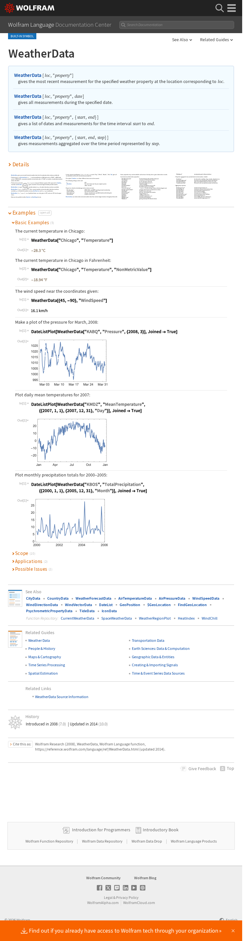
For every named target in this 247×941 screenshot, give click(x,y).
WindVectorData (78, 604)
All (112, 174)
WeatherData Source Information (61, 696)
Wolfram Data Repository (102, 841)
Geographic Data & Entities (153, 656)
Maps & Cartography (44, 656)
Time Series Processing (46, 664)
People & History (41, 648)
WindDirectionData (42, 604)
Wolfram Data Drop (147, 841)
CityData (59, 183)
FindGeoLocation (192, 604)
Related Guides (214, 39)
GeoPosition (36, 191)
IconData (109, 610)
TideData (87, 610)
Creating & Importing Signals (155, 664)
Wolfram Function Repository (49, 841)
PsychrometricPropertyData (49, 610)
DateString (34, 197)
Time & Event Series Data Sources (158, 673)
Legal (108, 897)
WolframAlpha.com (103, 902)
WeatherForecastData (93, 598)
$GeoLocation (159, 604)
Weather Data (39, 640)
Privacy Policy (127, 897)
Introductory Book (160, 830)
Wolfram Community (103, 877)
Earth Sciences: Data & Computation (161, 648)
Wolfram (23, 920)
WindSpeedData (205, 598)
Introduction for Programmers (101, 830)
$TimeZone (69, 184)
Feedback (202, 768)
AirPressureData (172, 598)
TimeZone (74, 178)
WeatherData (27, 75)
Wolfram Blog (145, 877)
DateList (29, 197)
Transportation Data (148, 640)
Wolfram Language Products (194, 841)
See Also (180, 39)
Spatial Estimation (43, 673)
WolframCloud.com (139, 902)
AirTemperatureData (135, 598)
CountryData (58, 598)
